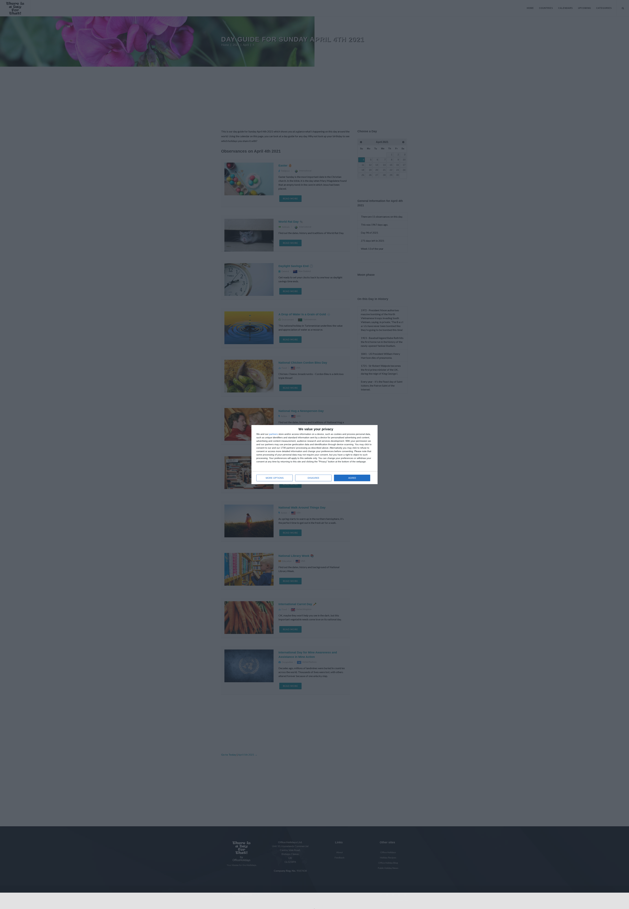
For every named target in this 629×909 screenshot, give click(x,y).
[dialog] (314, 454)
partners (273, 434)
